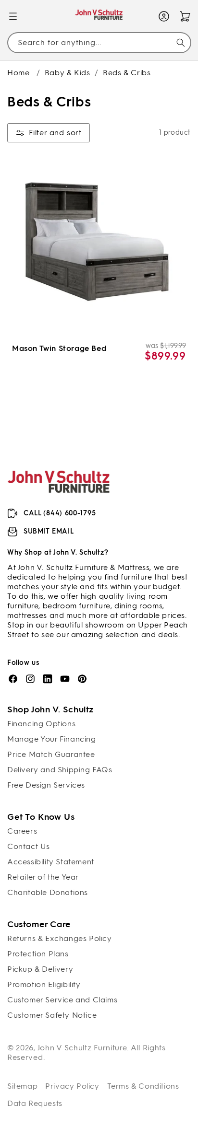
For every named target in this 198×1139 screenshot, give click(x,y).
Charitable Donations (47, 892)
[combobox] (99, 42)
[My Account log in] (164, 16)
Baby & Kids (67, 72)
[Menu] (13, 16)
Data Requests (34, 1103)
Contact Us (28, 846)
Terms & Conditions (143, 1086)
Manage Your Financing (51, 739)
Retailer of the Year (43, 877)
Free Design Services (46, 785)
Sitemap (22, 1086)
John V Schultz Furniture (82, 1047)
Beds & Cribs (126, 72)
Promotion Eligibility (44, 984)
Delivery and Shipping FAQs (59, 769)
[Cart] (185, 16)
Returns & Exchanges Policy (59, 938)
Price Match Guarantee (51, 754)
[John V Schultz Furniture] (99, 16)
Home (18, 72)
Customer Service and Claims (62, 999)
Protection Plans (38, 953)
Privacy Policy (72, 1086)
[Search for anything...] (180, 42)
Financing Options (41, 723)
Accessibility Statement (50, 861)
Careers (22, 831)
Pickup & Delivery (40, 969)
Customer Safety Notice (52, 1015)
